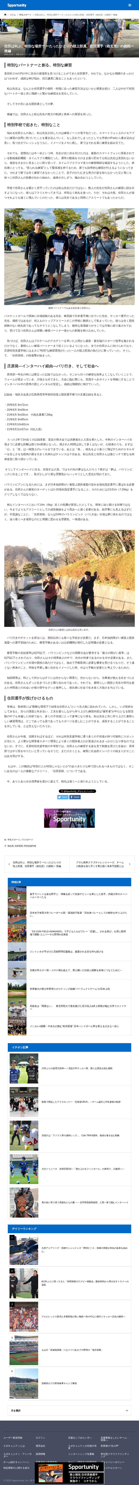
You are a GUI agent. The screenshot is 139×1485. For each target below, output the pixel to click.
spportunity (15, 1426)
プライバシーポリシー (112, 1462)
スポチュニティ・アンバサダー (17, 1455)
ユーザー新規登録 (12, 1437)
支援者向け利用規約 (46, 1462)
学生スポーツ (21, 54)
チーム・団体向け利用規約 (82, 1462)
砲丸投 (11, 846)
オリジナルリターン (111, 1468)
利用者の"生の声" (110, 1445)
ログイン (40, 1437)
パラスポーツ (33, 54)
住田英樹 (19, 846)
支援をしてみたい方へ (80, 1437)
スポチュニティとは (14, 1445)
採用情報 (40, 1454)
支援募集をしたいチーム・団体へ (115, 1438)
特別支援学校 (30, 846)
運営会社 (40, 1445)
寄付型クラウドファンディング (115, 1455)
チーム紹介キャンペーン (16, 1462)
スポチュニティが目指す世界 (82, 1447)
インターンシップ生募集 (81, 1454)
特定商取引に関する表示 (16, 1468)
